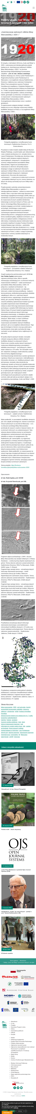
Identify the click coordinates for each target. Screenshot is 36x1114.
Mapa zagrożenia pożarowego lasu (20, 1074)
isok (21, 724)
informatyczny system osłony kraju (11, 726)
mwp (19, 722)
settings (16, 1108)
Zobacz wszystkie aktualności (12, 747)
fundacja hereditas (25, 711)
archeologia (4, 728)
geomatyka (14, 734)
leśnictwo (17, 737)
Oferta (13, 1029)
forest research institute (16, 728)
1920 (14, 707)
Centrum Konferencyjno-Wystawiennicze (22, 1060)
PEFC (12, 1076)
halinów (3, 720)
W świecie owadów (7, 953)
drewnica (26, 709)
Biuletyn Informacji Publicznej (19, 1063)
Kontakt (13, 1034)
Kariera (13, 1058)
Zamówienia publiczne (17, 1030)
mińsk (17, 711)
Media (12, 1056)
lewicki (28, 707)
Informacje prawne (16, 1065)
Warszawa (24, 734)
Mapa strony (14, 1054)
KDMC (23, 1095)
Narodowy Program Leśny (18, 1027)
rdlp (24, 726)
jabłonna (3, 711)
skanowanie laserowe (27, 732)
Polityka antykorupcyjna (17, 1043)
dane (23, 722)
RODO (13, 1037)
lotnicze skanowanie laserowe (10, 724)
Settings (20, 1111)
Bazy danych (14, 1067)
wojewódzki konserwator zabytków (12, 709)
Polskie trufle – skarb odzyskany (11, 829)
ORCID (13, 1032)
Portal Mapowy (15, 1072)
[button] (18, 2)
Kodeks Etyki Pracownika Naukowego (21, 1041)
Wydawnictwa (15, 1070)
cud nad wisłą (21, 707)
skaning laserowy (13, 732)
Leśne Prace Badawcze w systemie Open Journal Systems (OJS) (16, 870)
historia (9, 720)
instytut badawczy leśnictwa (9, 730)
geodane (14, 720)
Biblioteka (13, 1068)
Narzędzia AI (14, 1078)
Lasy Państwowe (24, 730)
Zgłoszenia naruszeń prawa (18, 1045)
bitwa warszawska (6, 707)
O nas (12, 1023)
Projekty (13, 1025)
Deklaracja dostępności (17, 1039)
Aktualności (14, 1021)
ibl (19, 734)
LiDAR (11, 737)
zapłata (28, 726)
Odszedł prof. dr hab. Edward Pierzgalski (13, 789)
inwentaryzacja (5, 734)
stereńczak (4, 732)
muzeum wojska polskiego (9, 722)
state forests (4, 737)
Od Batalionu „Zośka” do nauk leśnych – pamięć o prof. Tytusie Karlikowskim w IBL (16, 912)
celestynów (10, 711)
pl (14, 2)
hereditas (4, 713)
